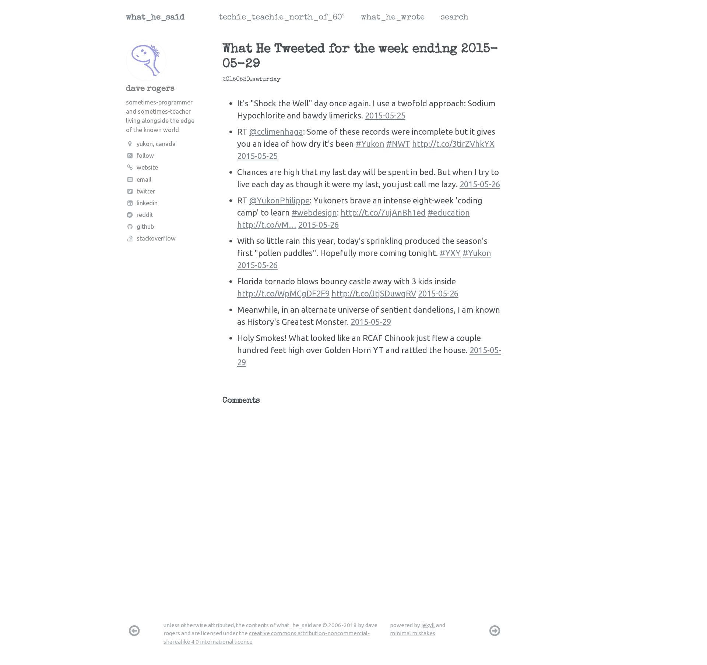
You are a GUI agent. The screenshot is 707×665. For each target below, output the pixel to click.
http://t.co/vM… (266, 224)
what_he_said (155, 18)
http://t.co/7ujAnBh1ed (383, 212)
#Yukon (370, 143)
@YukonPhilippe (279, 200)
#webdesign (314, 212)
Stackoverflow (156, 238)
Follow (145, 155)
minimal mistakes (412, 633)
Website (147, 167)
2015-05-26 (480, 184)
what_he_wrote (393, 18)
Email (144, 179)
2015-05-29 (371, 321)
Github (145, 226)
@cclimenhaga (276, 131)
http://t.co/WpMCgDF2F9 (283, 293)
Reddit (145, 214)
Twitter (146, 191)
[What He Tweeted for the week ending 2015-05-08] (495, 630)
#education (449, 212)
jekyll (428, 625)
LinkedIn (147, 203)
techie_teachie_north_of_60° (282, 18)
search (454, 18)
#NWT (398, 143)
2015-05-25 (385, 115)
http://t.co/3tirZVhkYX (453, 143)
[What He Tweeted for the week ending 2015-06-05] (134, 630)
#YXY (450, 252)
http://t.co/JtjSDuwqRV (373, 293)
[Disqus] (363, 502)
